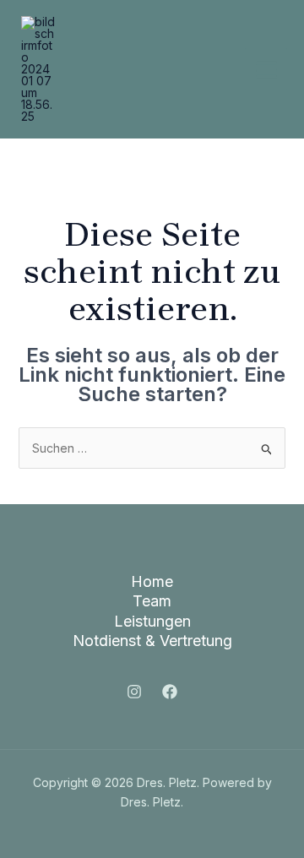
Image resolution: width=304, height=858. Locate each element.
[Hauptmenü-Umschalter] (266, 69)
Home (152, 581)
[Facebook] (169, 691)
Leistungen (152, 621)
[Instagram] (134, 691)
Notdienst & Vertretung (152, 640)
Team (152, 601)
